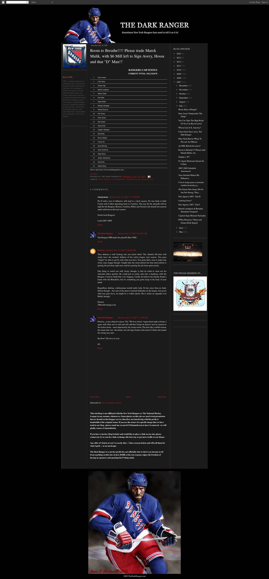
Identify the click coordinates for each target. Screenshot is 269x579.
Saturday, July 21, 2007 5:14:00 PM (124, 196)
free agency (105, 179)
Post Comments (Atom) (111, 402)
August (182, 101)
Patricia (101, 250)
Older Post (162, 396)
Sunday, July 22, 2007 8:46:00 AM (132, 233)
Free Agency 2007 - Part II (189, 196)
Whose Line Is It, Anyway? (189, 127)
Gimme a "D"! (184, 156)
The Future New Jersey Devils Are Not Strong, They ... (190, 191)
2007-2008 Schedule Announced (187, 170)
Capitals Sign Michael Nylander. (192, 215)
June (181, 227)
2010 (179, 69)
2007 (179, 82)
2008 (179, 77)
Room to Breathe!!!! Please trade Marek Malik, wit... (192, 151)
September (184, 97)
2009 (179, 73)
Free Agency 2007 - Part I (189, 204)
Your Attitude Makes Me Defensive (188, 177)
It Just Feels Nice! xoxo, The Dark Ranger (190, 133)
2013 (179, 57)
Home (128, 396)
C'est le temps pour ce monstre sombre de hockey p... (191, 184)
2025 (179, 53)
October (182, 93)
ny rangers (119, 179)
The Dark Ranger (105, 233)
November (183, 89)
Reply (100, 224)
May (181, 231)
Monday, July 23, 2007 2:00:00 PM (121, 250)
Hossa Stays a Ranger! (187, 109)
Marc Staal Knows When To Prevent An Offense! (190, 140)
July (181, 105)
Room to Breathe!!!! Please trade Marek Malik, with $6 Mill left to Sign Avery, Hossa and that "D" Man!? (127, 56)
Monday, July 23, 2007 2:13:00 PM (133, 317)
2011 (179, 65)
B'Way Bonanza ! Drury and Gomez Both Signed (190, 221)
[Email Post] (148, 176)
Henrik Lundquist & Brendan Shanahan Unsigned (190, 210)
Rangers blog (133, 179)
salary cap (147, 179)
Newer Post (94, 396)
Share (93, 174)
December (183, 85)
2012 (179, 61)
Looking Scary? (185, 200)
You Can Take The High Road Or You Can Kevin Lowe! (191, 122)
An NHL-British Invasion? (189, 145)
